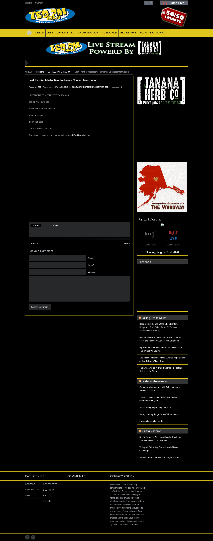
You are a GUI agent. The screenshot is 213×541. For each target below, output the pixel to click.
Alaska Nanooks (151, 431)
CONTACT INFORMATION (59, 72)
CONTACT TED (101, 87)
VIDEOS (39, 32)
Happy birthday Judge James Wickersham (158, 414)
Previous (33, 243)
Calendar (39, 3)
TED (39, 87)
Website (91, 272)
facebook (146, 3)
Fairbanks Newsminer (155, 381)
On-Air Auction (88, 32)
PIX (44, 495)
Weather (28, 3)
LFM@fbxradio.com (81, 135)
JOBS (50, 32)
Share (55, 225)
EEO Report (128, 32)
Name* (91, 258)
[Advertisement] (162, 137)
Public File (109, 32)
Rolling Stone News (154, 318)
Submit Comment (39, 307)
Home (29, 32)
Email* (91, 265)
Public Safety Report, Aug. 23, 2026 (155, 407)
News (27, 495)
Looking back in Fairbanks (151, 421)
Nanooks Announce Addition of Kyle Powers (159, 457)
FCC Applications (151, 32)
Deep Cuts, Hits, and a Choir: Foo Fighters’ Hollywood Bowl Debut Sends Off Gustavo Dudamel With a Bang (158, 327)
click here (133, 524)
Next (127, 243)
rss (151, 3)
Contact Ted (65, 32)
